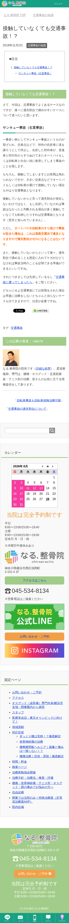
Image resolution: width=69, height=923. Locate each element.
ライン (6, 921)
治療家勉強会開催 (24, 772)
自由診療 (18, 792)
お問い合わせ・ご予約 (34, 636)
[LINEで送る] (41, 310)
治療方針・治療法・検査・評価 (32, 777)
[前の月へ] (41, 466)
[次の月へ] (54, 466)
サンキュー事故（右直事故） (35, 73)
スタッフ (18, 712)
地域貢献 (18, 727)
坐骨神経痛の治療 (31, 741)
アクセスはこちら (34, 580)
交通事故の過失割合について (27, 408)
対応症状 (18, 732)
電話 (34, 921)
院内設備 (18, 807)
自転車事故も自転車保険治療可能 (39, 400)
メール (20, 921)
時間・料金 (19, 761)
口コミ (48, 921)
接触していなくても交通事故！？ (33, 67)
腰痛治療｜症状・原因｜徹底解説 (42, 756)
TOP (15, 15)
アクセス (18, 697)
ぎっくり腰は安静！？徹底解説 (40, 736)
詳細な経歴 (43, 368)
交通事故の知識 (37, 45)
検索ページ (19, 767)
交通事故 (17, 327)
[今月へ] (47, 466)
